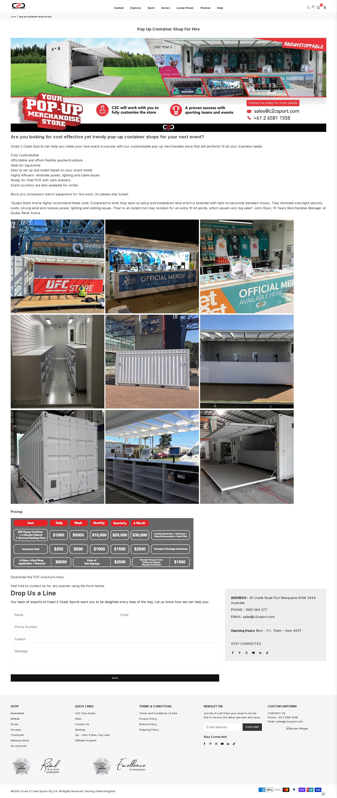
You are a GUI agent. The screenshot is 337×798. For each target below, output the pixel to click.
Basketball (17, 713)
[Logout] (313, 7)
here (59, 577)
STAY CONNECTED (246, 644)
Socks (15, 724)
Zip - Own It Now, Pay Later (92, 734)
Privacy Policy (148, 718)
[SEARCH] (308, 7)
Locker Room (185, 7)
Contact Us (82, 724)
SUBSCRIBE (252, 726)
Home (13, 16)
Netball (15, 718)
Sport (151, 7)
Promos (205, 7)
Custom (119, 7)
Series (165, 7)
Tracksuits (17, 734)
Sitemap (80, 729)
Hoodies (16, 729)
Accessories (19, 745)
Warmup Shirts (20, 740)
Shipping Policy (149, 729)
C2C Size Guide (85, 713)
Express (135, 7)
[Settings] (324, 7)
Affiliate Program (85, 740)
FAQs (78, 718)
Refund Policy (148, 724)
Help (220, 7)
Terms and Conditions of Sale (158, 713)
